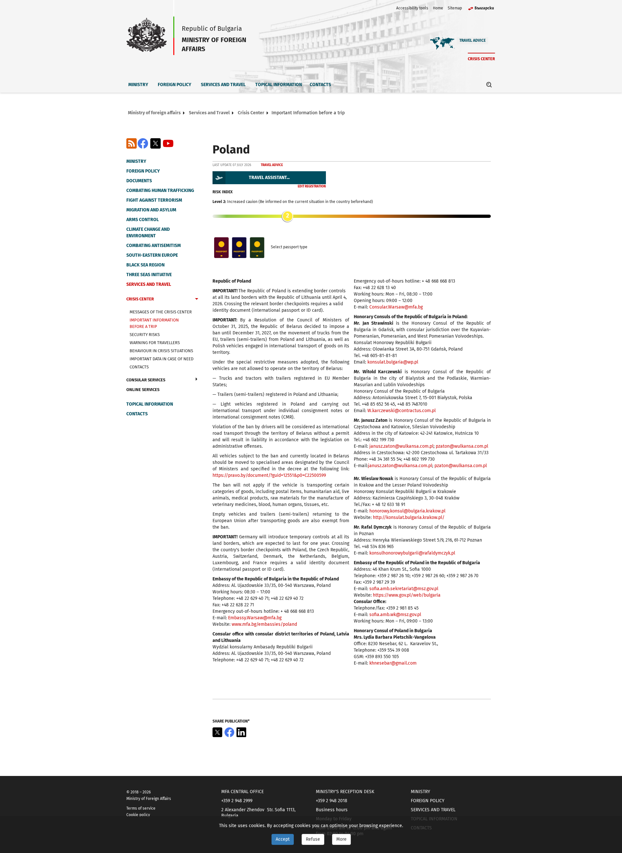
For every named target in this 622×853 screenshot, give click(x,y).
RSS (131, 143)
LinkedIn (241, 732)
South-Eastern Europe (152, 255)
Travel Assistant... (269, 177)
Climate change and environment (148, 233)
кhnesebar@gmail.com (393, 663)
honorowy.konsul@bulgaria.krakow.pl (407, 511)
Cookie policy (138, 815)
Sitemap (455, 8)
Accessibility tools (412, 8)
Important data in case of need (161, 358)
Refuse (313, 839)
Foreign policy (174, 84)
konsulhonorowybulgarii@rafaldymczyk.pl (412, 553)
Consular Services (145, 379)
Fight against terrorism (154, 200)
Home (438, 8)
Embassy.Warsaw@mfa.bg (255, 618)
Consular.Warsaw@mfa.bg (396, 307)
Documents (139, 181)
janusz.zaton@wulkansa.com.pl (401, 446)
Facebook (143, 143)
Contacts (320, 84)
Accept (283, 839)
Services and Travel (223, 84)
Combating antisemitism (153, 245)
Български (484, 8)
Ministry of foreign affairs (154, 113)
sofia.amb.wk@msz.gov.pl (395, 614)
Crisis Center (481, 58)
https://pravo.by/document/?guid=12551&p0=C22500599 (269, 475)
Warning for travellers (155, 342)
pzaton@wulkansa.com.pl (462, 446)
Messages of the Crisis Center (161, 311)
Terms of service (141, 808)
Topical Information (278, 84)
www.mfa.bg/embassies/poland (264, 624)
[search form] (489, 84)
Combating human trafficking (160, 190)
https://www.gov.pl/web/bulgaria (407, 595)
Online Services (142, 389)
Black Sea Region (145, 265)
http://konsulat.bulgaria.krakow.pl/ (408, 517)
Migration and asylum (151, 210)
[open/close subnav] (196, 299)
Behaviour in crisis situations (161, 350)
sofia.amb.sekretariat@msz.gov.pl (403, 588)
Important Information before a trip (154, 323)
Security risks (145, 334)
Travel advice (472, 40)
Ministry (138, 84)
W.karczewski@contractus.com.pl (401, 410)
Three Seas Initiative (149, 274)
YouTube (168, 143)
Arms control (142, 219)
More (341, 839)
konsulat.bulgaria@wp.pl (392, 362)
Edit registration (312, 186)
